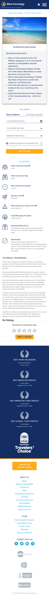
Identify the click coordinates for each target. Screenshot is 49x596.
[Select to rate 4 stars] (29, 330)
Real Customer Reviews (24, 520)
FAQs (24, 490)
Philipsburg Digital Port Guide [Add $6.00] (23, 143)
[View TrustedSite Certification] (24, 585)
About (24, 481)
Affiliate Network (24, 506)
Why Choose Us (24, 509)
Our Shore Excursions (24, 500)
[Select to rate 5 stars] (34, 330)
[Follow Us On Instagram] (27, 543)
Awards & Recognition (24, 484)
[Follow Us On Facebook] (16, 543)
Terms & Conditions (24, 533)
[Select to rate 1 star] (14, 330)
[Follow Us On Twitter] (22, 543)
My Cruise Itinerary (35, 115)
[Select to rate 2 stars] (19, 330)
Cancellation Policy (24, 523)
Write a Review (24, 337)
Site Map (24, 529)
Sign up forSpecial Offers (24, 465)
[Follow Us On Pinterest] (33, 543)
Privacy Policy (24, 526)
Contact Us (24, 487)
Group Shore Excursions (24, 494)
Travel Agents (24, 503)
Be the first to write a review (24, 47)
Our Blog (24, 497)
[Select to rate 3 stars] (24, 330)
